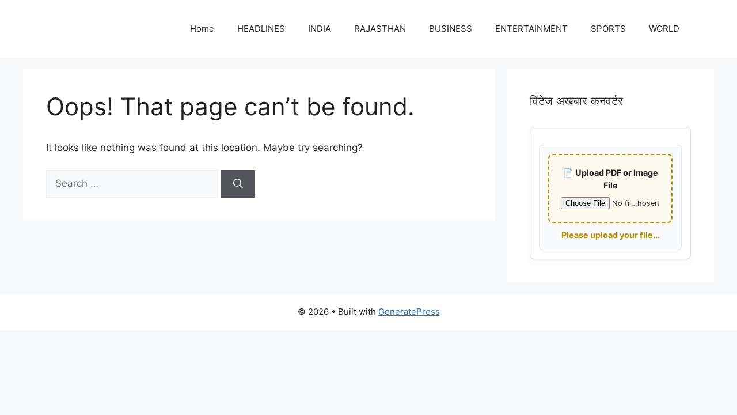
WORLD (664, 28)
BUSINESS (450, 28)
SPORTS (608, 28)
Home (202, 28)
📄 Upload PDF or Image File (610, 179)
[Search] (238, 184)
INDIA (319, 28)
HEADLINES (261, 28)
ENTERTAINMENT (531, 28)
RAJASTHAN (380, 28)
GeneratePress (409, 311)
